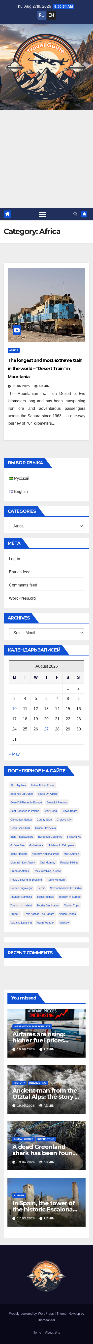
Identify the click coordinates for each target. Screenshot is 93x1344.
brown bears (69, 810)
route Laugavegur (21, 888)
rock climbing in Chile (47, 870)
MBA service (71, 853)
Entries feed (20, 572)
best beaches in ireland (24, 810)
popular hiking (69, 862)
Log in (14, 559)
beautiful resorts (57, 802)
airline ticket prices (43, 785)
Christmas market (21, 819)
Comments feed (23, 585)
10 (14, 709)
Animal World (23, 1139)
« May (14, 754)
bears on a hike (48, 793)
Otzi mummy (47, 862)
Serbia (41, 888)
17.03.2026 (26, 1218)
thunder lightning (21, 896)
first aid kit (74, 836)
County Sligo (44, 819)
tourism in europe (70, 896)
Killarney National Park (45, 853)
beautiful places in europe (26, 802)
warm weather (45, 922)
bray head (50, 810)
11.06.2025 (21, 386)
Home (37, 1332)
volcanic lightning (21, 922)
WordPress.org (22, 598)
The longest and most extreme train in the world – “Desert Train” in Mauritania (45, 368)
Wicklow (64, 922)
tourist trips (71, 905)
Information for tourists (32, 1026)
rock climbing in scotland (26, 879)
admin (44, 386)
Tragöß (14, 913)
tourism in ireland (21, 905)
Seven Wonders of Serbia (66, 888)
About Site (52, 1332)
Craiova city (64, 819)
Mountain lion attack (22, 862)
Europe (19, 1195)
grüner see (17, 845)
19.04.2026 (26, 1162)
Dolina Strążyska (45, 828)
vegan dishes (67, 913)
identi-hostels (18, 853)
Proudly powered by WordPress (32, 1313)
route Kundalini (56, 879)
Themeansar (46, 1320)
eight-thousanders (21, 836)
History (19, 1082)
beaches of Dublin (21, 793)
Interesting (37, 1082)
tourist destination (48, 905)
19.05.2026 (26, 1105)
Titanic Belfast (45, 896)
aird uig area (18, 785)
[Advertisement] (46, 159)
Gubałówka (36, 845)
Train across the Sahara (39, 913)
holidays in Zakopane (61, 845)
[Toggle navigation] (42, 214)
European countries (50, 836)
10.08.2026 (26, 1049)
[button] (75, 214)
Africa (13, 350)
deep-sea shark (20, 828)
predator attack (19, 870)
